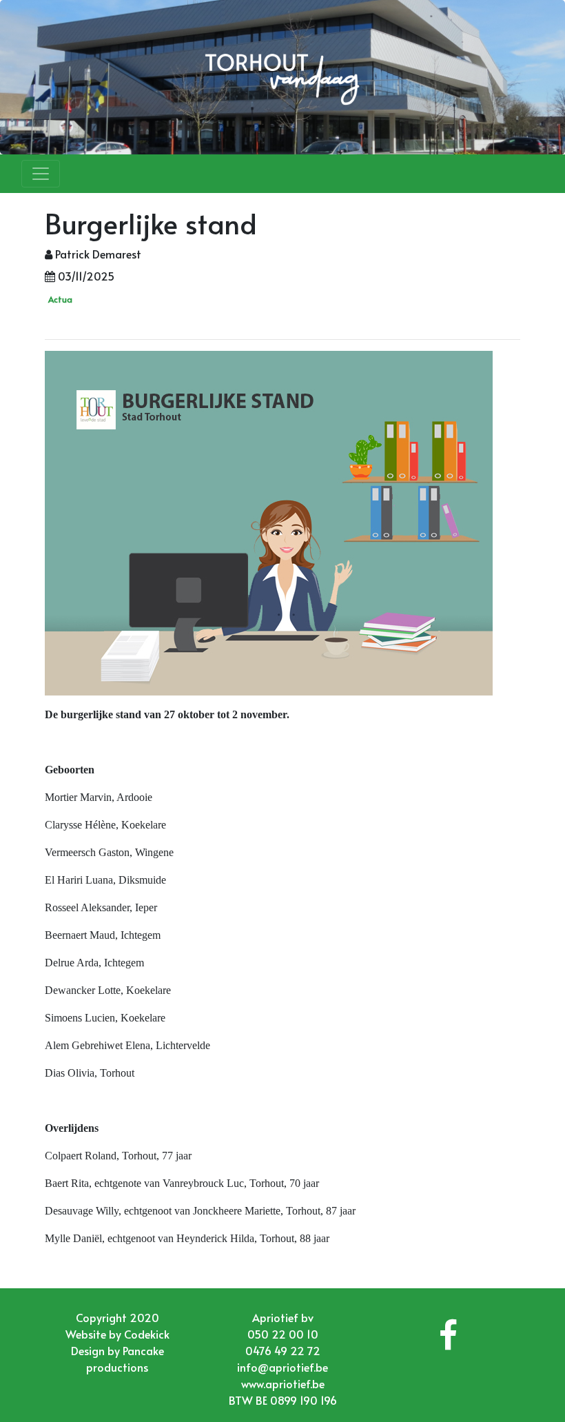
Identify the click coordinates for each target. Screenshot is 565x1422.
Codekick (147, 1333)
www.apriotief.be (283, 1383)
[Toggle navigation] (40, 173)
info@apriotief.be (282, 1366)
